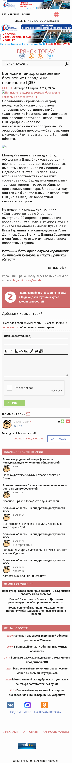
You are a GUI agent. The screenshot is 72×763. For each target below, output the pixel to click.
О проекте (30, 731)
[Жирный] (6, 351)
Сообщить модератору (29, 438)
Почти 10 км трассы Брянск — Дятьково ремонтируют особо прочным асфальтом (36, 601)
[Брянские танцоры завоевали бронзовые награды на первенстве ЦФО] (36, 94)
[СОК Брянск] (36, 4)
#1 (31, 422)
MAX (27, 705)
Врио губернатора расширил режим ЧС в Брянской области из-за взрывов (36, 592)
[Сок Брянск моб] (36, 34)
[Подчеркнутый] (16, 351)
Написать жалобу (56, 731)
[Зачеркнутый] (21, 351)
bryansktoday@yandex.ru (29, 280)
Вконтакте (10, 705)
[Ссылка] (31, 351)
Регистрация (10, 14)
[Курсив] (11, 351)
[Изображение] (26, 351)
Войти (26, 14)
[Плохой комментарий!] (68, 421)
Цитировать (59, 438)
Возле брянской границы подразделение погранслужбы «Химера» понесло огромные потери (36, 611)
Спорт (7, 88)
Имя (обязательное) (17, 336)
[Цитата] (36, 351)
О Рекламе (10, 731)
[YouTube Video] (41, 351)
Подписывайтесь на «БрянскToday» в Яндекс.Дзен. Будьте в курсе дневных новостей (43, 297)
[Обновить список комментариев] (28, 414)
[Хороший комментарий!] (62, 421)
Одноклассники (44, 705)
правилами (10, 327)
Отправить (14, 403)
